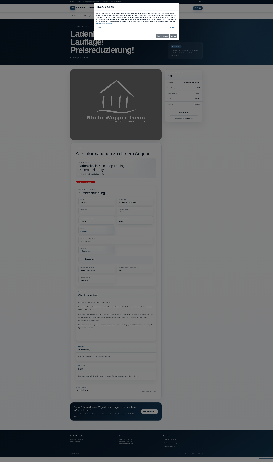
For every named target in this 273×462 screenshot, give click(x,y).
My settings (173, 27)
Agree (173, 36)
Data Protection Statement (104, 23)
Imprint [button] (98, 27)
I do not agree (162, 36)
